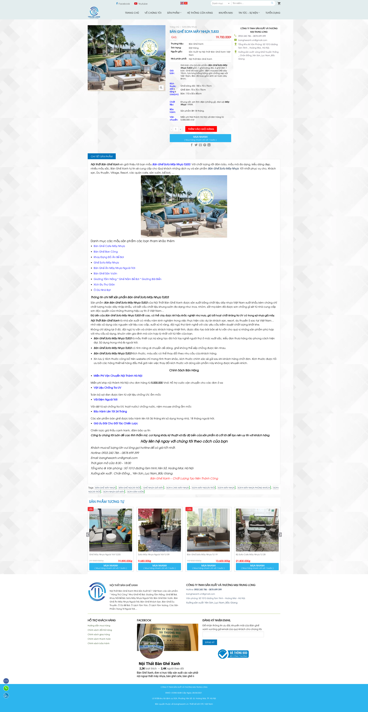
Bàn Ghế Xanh (120, 168)
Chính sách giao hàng (99, 634)
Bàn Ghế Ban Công (106, 251)
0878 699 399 (259, 35)
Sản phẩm (173, 12)
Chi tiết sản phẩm (102, 156)
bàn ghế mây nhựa (105, 487)
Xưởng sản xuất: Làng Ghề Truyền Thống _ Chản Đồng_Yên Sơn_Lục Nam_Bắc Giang (258, 55)
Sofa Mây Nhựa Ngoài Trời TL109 (153, 554)
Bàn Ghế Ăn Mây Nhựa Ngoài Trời (114, 267)
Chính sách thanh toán (99, 638)
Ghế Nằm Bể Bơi (129, 279)
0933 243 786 (244, 35)
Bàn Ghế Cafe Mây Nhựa (109, 246)
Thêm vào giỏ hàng (201, 129)
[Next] (280, 540)
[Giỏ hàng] (278, 3)
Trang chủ (132, 12)
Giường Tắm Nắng (105, 279)
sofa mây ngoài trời (203, 487)
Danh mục (217, 3)
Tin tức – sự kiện (248, 12)
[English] (182, 2)
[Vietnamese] (186, 2)
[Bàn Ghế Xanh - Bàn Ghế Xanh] (94, 12)
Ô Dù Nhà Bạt (102, 289)
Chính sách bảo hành (99, 643)
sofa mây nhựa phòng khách (254, 487)
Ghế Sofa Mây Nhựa (106, 262)
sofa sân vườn (136, 491)
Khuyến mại (226, 12)
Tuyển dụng (273, 12)
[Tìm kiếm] (272, 3)
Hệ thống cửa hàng (200, 12)
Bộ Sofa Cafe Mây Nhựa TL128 (251, 554)
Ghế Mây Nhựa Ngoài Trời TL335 (105, 554)
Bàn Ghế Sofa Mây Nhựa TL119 (202, 554)
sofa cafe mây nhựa (178, 487)
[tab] (102, 156)
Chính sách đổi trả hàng (100, 629)
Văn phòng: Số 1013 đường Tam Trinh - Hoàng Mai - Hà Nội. (216, 598)
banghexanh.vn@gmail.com (252, 40)
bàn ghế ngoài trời (129, 487)
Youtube (142, 3)
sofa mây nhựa (226, 487)
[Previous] (88, 540)
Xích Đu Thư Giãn (104, 284)
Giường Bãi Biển (151, 279)
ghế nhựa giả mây (153, 487)
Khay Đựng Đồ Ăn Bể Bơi (109, 257)
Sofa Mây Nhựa (189, 26)
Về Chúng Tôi (153, 12)
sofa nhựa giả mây (113, 491)
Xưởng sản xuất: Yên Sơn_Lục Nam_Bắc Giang (211, 602)
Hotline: (196, 589)
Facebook (124, 3)
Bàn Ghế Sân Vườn (105, 273)
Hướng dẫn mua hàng (99, 625)
